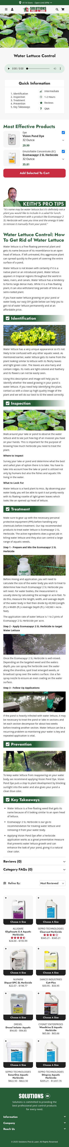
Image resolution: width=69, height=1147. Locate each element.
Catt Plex (51, 982)
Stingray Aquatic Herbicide (51, 1076)
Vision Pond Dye (33, 136)
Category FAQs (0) (17, 869)
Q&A (46, 108)
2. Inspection (18, 96)
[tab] (34, 861)
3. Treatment (18, 100)
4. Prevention (18, 103)
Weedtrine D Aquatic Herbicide (50, 1029)
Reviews (48, 102)
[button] (6, 898)
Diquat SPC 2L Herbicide (18, 982)
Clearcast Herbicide (51, 931)
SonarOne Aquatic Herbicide (18, 1076)
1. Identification (19, 93)
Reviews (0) (12, 861)
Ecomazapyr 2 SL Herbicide (40, 155)
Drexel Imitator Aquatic (18, 1027)
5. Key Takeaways (20, 106)
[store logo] (34, 9)
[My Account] (12, 9)
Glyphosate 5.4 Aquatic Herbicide (18, 933)
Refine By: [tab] (14, 883)
